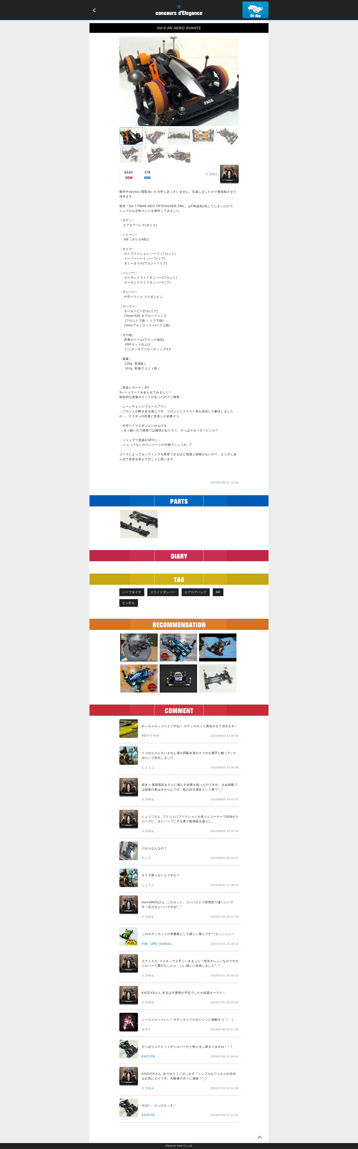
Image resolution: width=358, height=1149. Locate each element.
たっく (146, 857)
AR (218, 592)
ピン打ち (128, 603)
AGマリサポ (150, 735)
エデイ (146, 1029)
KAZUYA (148, 1056)
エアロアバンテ (196, 592)
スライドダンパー (163, 592)
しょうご (148, 767)
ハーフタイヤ (131, 592)
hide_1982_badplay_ (157, 943)
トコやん (211, 174)
